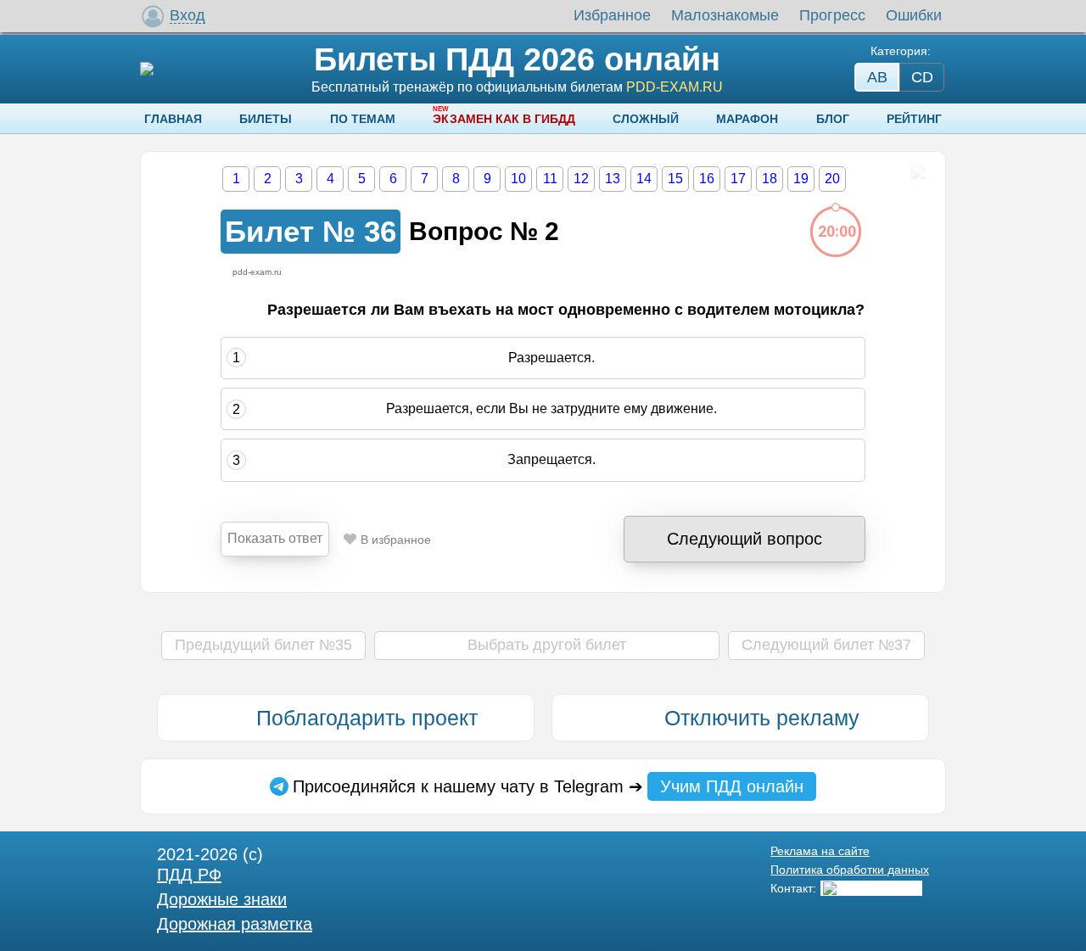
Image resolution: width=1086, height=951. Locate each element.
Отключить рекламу (761, 718)
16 (706, 178)
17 (738, 178)
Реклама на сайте (820, 851)
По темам (362, 119)
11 (550, 178)
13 (612, 178)
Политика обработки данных (849, 869)
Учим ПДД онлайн (731, 786)
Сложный (646, 119)
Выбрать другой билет (546, 644)
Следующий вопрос (744, 538)
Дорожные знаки (222, 899)
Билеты (265, 119)
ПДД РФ (189, 874)
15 (675, 178)
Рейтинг (914, 119)
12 (581, 178)
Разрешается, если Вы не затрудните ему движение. (551, 408)
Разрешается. (551, 357)
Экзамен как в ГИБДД (504, 119)
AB (877, 77)
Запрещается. (551, 460)
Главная (173, 119)
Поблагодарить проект (367, 718)
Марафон (747, 119)
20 (832, 178)
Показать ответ (274, 538)
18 (769, 178)
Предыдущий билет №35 (263, 644)
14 (644, 178)
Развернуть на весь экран (917, 172)
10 (518, 178)
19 (801, 178)
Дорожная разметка (234, 924)
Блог (832, 119)
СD (922, 77)
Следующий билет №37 (826, 644)
